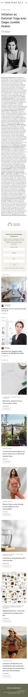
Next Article (4, 317)
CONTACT (18, 693)
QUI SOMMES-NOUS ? (21, 691)
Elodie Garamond (17, 91)
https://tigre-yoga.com (21, 215)
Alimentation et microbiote (9, 554)
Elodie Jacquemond (7, 305)
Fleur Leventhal (5, 511)
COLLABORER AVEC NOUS (12, 693)
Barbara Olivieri (5, 459)
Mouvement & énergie (6, 10)
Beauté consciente (20, 606)
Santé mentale (4, 313)
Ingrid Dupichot (6, 347)
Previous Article (6, 275)
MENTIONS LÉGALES (6, 692)
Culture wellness (5, 356)
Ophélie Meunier (7, 31)
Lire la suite (6, 408)
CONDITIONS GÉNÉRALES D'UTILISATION (17, 692)
